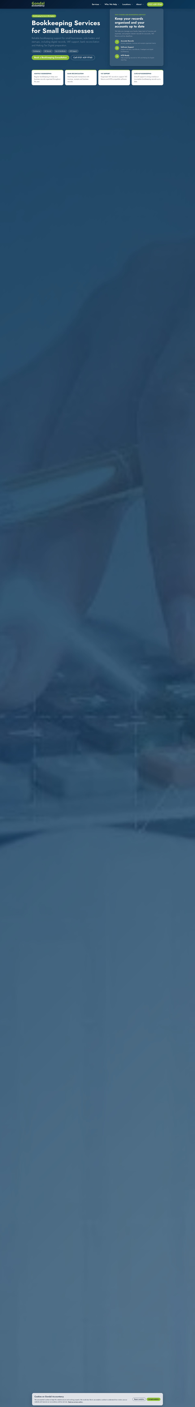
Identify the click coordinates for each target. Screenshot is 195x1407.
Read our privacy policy (75, 1402)
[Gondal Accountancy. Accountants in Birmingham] (38, 4)
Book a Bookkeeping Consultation (50, 57)
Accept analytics (153, 1399)
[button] (96, 4)
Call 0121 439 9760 (82, 57)
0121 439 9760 (155, 4)
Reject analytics (139, 1399)
